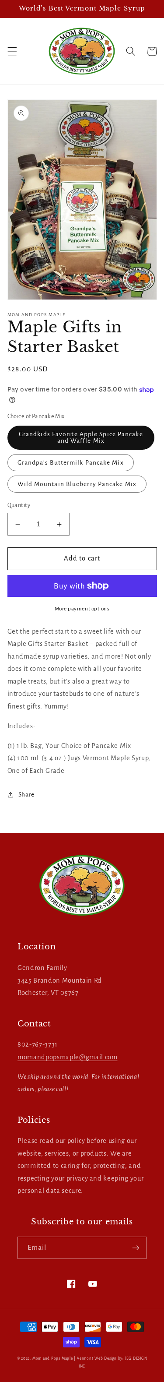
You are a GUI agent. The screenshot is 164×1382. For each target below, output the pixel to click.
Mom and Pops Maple (52, 1359)
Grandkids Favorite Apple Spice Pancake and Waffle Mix (81, 437)
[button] (11, 51)
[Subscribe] (135, 1248)
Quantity (19, 505)
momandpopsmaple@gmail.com (67, 1057)
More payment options (82, 609)
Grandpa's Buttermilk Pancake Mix (70, 462)
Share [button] (26, 794)
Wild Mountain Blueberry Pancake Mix (77, 484)
